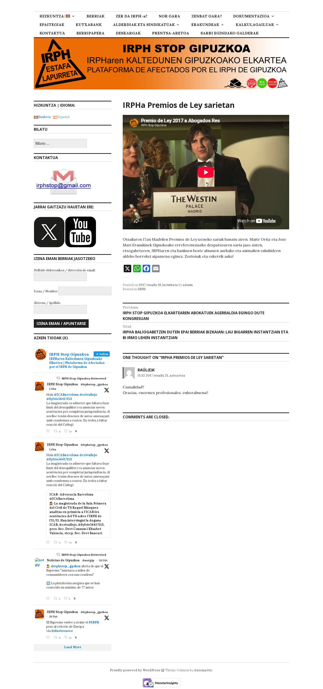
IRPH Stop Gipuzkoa (62, 384)
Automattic (203, 670)
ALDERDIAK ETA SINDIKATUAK (144, 24)
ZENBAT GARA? (207, 16)
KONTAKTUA (52, 33)
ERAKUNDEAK (205, 24)
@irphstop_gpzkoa (94, 384)
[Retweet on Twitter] (58, 378)
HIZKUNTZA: (52, 16)
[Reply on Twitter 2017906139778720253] (49, 431)
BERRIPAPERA (90, 33)
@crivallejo (88, 395)
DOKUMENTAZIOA (251, 16)
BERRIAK (96, 16)
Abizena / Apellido (47, 303)
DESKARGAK (128, 33)
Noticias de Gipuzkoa (63, 560)
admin (188, 285)
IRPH (142, 289)
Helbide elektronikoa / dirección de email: (64, 270)
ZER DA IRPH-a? (131, 16)
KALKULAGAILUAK (255, 24)
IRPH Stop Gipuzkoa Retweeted (84, 378)
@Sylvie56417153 (59, 399)
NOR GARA (169, 16)
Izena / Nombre (46, 291)
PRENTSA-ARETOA (170, 33)
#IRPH (93, 622)
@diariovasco (62, 631)
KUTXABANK (89, 24)
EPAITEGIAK (51, 24)
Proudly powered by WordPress (135, 670)
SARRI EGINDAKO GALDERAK (230, 33)
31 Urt (103, 560)
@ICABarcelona (66, 395)
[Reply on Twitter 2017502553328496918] (49, 637)
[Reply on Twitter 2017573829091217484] (49, 598)
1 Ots (52, 389)
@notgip (88, 560)
